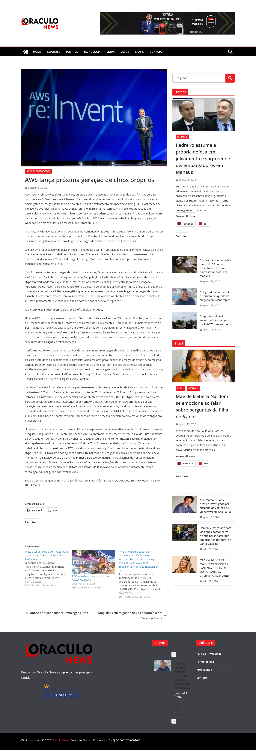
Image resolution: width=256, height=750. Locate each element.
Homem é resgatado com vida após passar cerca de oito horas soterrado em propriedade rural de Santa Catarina (215, 535)
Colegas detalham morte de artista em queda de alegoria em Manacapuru (215, 296)
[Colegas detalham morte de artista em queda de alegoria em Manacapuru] (184, 299)
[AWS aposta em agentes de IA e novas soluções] (93, 562)
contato (156, 51)
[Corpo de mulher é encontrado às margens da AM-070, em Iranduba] (184, 323)
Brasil (139, 51)
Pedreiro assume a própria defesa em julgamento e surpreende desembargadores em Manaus (203, 158)
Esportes (53, 51)
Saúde (125, 51)
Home (37, 51)
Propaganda (204, 669)
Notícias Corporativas (38, 171)
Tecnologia (92, 51)
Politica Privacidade (209, 654)
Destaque (182, 137)
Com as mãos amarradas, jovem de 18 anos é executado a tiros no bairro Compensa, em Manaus (216, 268)
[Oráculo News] (25, 51)
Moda (110, 51)
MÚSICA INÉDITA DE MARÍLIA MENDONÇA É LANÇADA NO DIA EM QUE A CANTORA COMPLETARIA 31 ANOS (215, 568)
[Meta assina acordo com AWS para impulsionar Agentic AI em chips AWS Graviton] (48, 568)
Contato (201, 677)
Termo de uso (205, 661)
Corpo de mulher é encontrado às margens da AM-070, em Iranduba (215, 320)
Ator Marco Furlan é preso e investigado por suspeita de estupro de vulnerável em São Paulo (215, 506)
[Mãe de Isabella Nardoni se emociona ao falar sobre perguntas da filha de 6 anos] (203, 366)
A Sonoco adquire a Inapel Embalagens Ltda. (57, 613)
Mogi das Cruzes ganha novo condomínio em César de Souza (130, 615)
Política (72, 51)
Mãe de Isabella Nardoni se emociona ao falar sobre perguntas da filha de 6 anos (202, 406)
